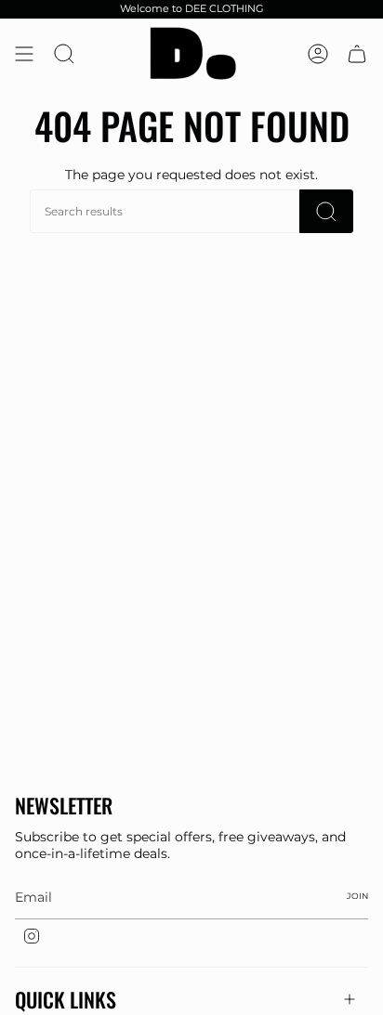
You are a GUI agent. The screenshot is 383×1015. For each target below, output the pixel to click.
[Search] (326, 211)
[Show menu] (24, 53)
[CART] (356, 53)
